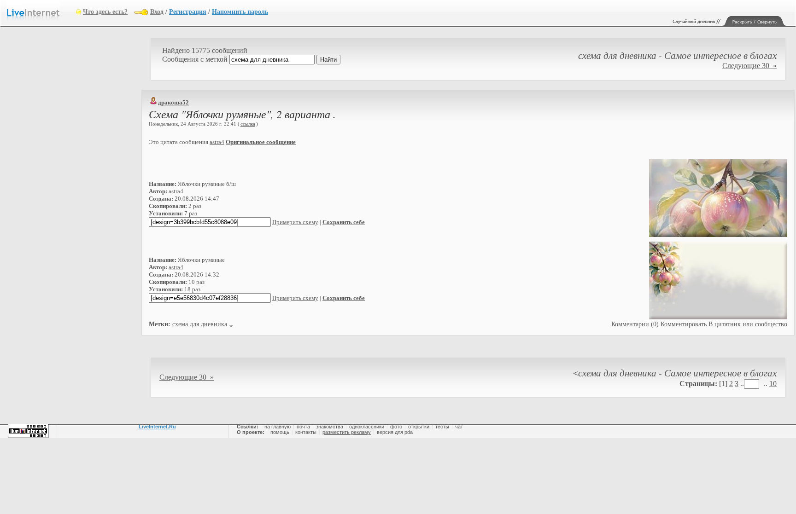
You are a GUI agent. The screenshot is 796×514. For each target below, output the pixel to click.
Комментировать (684, 324)
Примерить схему (295, 222)
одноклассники (366, 426)
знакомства (329, 426)
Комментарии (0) (635, 324)
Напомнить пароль (240, 11)
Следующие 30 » (749, 65)
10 (773, 383)
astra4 (217, 142)
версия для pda (395, 432)
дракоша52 (173, 102)
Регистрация (187, 11)
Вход (157, 11)
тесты (442, 426)
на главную (277, 426)
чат (459, 426)
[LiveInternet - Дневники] (41, 11)
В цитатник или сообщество (747, 324)
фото (396, 426)
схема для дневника (199, 324)
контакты (305, 432)
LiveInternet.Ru (157, 426)
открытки (418, 426)
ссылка (247, 124)
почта (303, 426)
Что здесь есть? (105, 11)
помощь (279, 432)
